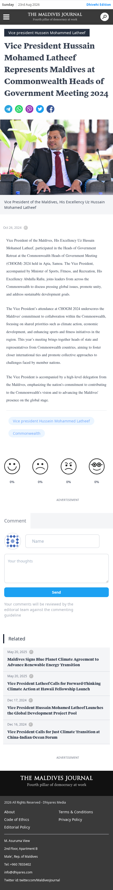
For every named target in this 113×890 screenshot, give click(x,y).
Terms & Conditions (76, 811)
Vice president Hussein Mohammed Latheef (46, 32)
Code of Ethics (16, 819)
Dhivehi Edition (98, 4)
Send (56, 592)
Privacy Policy (70, 819)
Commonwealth (26, 433)
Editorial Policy (17, 827)
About (9, 811)
